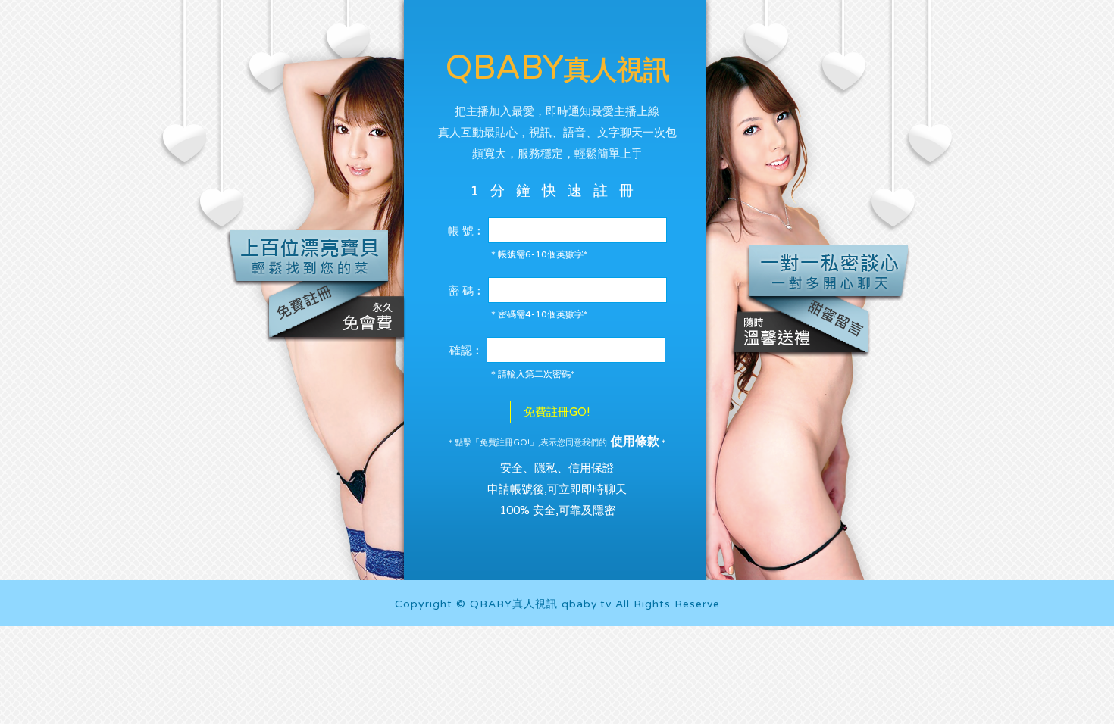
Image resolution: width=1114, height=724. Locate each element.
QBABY (557, 68)
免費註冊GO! (557, 412)
